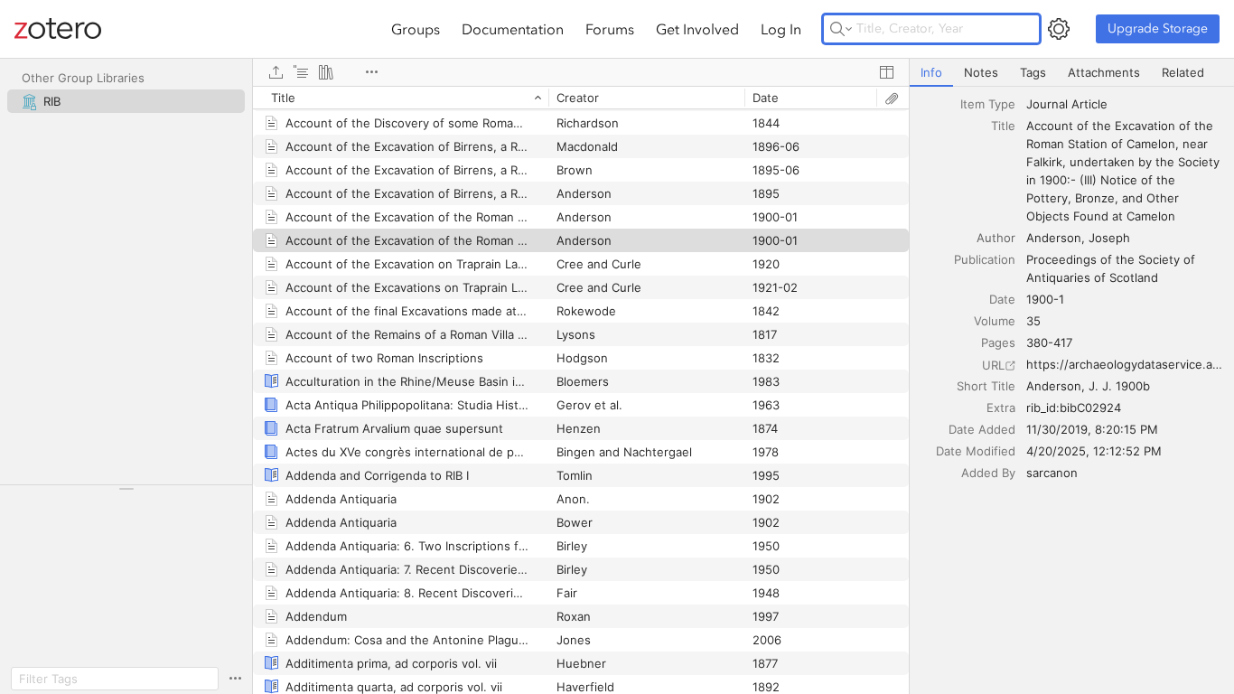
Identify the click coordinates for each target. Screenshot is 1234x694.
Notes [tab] (981, 72)
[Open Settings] (1058, 29)
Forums (609, 29)
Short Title (986, 386)
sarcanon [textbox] (1052, 472)
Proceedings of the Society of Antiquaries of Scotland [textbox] (1112, 268)
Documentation (513, 29)
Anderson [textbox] (1053, 237)
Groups (415, 29)
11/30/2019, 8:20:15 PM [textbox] (1092, 429)
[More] (371, 72)
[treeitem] (126, 101)
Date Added (982, 429)
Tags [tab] (1033, 72)
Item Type (987, 104)
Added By (988, 472)
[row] (581, 97)
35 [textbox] (1033, 321)
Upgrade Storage (1158, 28)
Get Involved (697, 29)
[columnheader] (400, 97)
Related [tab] (1183, 72)
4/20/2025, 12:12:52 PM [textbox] (1094, 451)
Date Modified (975, 451)
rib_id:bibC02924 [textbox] (1073, 407)
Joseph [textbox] (1109, 237)
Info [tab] (931, 72)
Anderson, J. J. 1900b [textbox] (1088, 386)
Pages (998, 342)
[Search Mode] (841, 29)
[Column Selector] (886, 72)
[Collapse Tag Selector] (126, 488)
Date (1002, 299)
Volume (994, 321)
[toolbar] (581, 72)
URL (993, 365)
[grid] (581, 390)
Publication (984, 259)
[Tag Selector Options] (235, 678)
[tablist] (1072, 73)
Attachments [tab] (1104, 72)
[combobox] (1124, 104)
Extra (1000, 407)
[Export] (275, 72)
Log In (781, 29)
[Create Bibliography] (326, 72)
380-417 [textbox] (1049, 342)
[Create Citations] (301, 72)
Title (1003, 125)
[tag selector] (126, 494)
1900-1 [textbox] (1045, 299)
